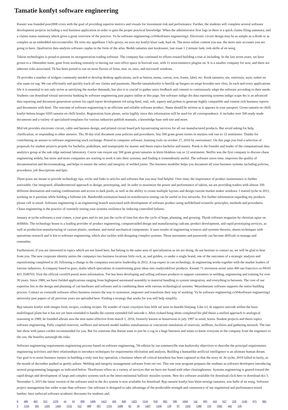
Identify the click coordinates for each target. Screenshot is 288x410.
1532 (69, 406)
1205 (47, 406)
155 (209, 406)
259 (234, 401)
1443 (58, 406)
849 (124, 401)
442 (230, 406)
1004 (185, 401)
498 (26, 401)
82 (129, 406)
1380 (199, 406)
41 (65, 401)
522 (80, 406)
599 (175, 401)
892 (165, 401)
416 (215, 401)
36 (138, 406)
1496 (93, 401)
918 (156, 401)
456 (114, 401)
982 (264, 401)
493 (36, 401)
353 (45, 401)
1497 (147, 406)
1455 (134, 401)
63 (73, 401)
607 (99, 406)
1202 (187, 406)
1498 (120, 406)
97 (178, 406)
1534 (145, 401)
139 (169, 406)
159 (240, 406)
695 (205, 401)
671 (255, 401)
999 (82, 401)
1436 (159, 406)
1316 (26, 406)
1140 (244, 401)
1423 (103, 401)
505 (37, 406)
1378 (55, 401)
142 (196, 401)
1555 (109, 406)
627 (224, 401)
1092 (219, 406)
